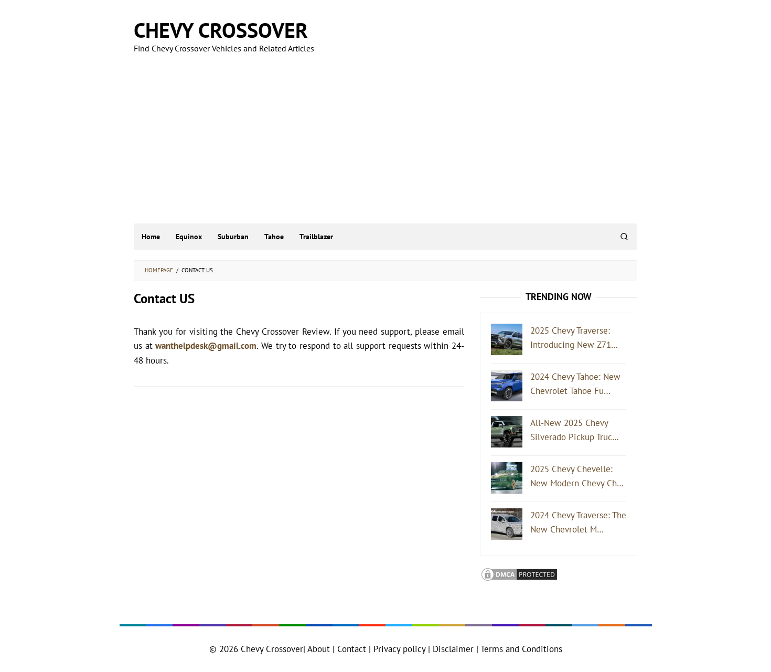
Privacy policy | (400, 649)
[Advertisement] (386, 144)
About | (321, 649)
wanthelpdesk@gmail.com (205, 345)
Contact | (353, 649)
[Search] (624, 236)
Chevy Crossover (221, 30)
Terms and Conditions (521, 649)
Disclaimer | (454, 649)
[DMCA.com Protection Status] (519, 573)
